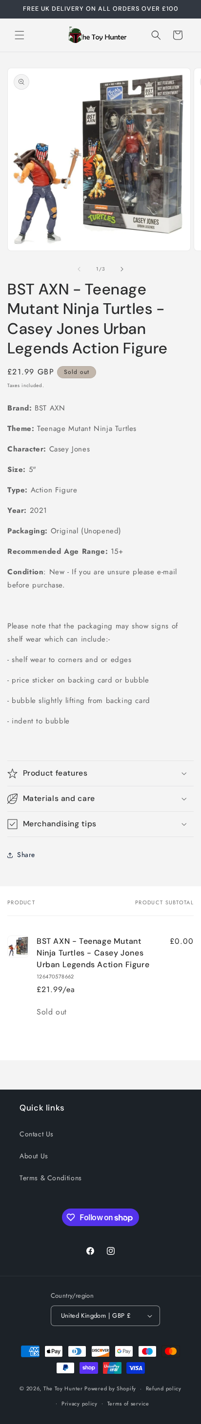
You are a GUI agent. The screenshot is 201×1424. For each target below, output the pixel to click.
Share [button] (26, 854)
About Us (34, 1156)
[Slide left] (79, 269)
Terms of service (128, 1403)
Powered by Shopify (110, 1388)
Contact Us (37, 1134)
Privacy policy (79, 1403)
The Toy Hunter (63, 1388)
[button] (19, 35)
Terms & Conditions (51, 1178)
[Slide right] (122, 269)
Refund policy (163, 1388)
